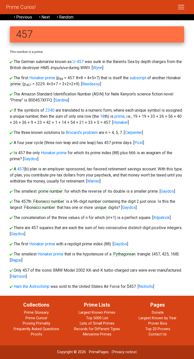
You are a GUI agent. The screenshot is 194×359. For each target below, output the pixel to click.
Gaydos (30, 158)
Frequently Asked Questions (36, 329)
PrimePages (99, 352)
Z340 (50, 110)
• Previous (23, 17)
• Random (65, 17)
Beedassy (91, 84)
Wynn (97, 67)
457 (20, 169)
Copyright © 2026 (71, 352)
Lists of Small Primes (97, 323)
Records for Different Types (97, 329)
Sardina (61, 100)
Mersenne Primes (97, 334)
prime (16, 84)
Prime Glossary (36, 312)
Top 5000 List (97, 318)
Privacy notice (124, 352)
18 (102, 116)
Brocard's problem (82, 132)
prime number (50, 191)
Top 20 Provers (157, 329)
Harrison (18, 276)
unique (100, 207)
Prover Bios (157, 323)
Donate (158, 312)
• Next (44, 17)
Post (138, 142)
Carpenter (133, 132)
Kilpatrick (161, 217)
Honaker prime (42, 77)
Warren (93, 181)
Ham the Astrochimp (32, 286)
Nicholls (146, 286)
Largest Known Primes (97, 312)
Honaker (120, 122)
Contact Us (158, 334)
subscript (138, 77)
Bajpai (16, 260)
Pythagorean (124, 254)
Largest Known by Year (158, 318)
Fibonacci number (48, 201)
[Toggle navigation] (181, 7)
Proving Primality (36, 323)
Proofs (36, 334)
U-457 (78, 61)
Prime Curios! (21, 7)
